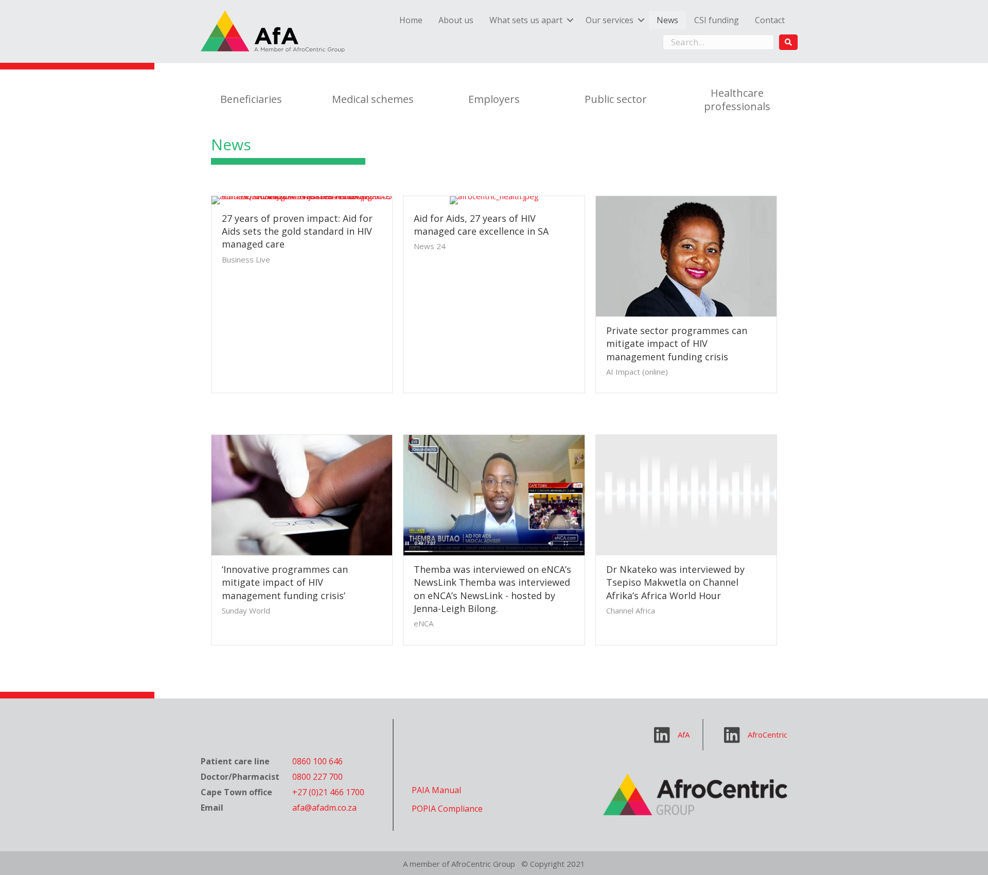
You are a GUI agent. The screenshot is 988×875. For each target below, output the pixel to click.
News (667, 20)
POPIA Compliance (447, 808)
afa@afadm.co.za (324, 807)
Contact (770, 20)
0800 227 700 (317, 776)
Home (410, 20)
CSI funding (716, 20)
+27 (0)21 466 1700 (328, 792)
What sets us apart (525, 20)
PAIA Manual (436, 790)
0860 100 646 (317, 761)
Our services (609, 20)
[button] (788, 42)
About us (455, 20)
